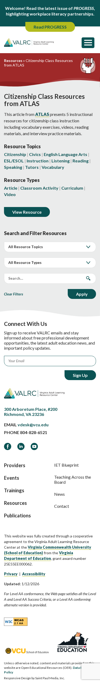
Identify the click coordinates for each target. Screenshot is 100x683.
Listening (60, 160)
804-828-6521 (33, 432)
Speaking (13, 167)
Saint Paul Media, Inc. (50, 678)
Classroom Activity (39, 187)
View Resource (27, 211)
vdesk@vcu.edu (33, 424)
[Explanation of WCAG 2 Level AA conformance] (15, 621)
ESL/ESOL (14, 160)
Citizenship (15, 154)
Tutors (32, 167)
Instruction (38, 160)
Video (10, 194)
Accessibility (33, 574)
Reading (81, 160)
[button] (88, 42)
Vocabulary (53, 167)
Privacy (11, 574)
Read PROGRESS (50, 26)
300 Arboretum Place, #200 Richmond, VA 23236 (30, 412)
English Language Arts (65, 154)
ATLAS (42, 114)
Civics (35, 154)
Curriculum (72, 187)
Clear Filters (13, 294)
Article (10, 187)
